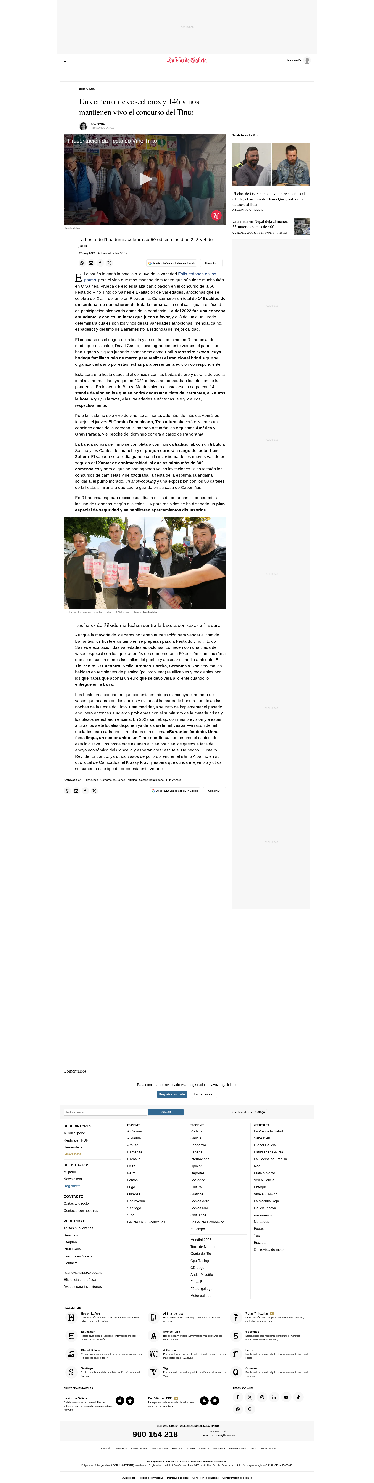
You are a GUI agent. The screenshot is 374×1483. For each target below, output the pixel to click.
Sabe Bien (262, 1138)
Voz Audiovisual (160, 1448)
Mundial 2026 (200, 1240)
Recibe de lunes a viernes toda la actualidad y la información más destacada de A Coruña (194, 1353)
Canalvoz (204, 1448)
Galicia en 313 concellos (146, 1222)
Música (132, 780)
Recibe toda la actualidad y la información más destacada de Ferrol (277, 1353)
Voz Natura (219, 1448)
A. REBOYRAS (240, 209)
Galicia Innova (265, 1208)
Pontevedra (136, 1201)
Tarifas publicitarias (78, 1228)
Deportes (197, 1173)
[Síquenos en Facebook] (238, 1397)
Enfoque (260, 1187)
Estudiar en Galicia (268, 1152)
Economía (198, 1145)
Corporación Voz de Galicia (112, 1448)
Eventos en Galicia (78, 1256)
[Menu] (66, 60)
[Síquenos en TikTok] (298, 1397)
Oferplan (70, 1242)
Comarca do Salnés (112, 780)
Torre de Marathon (204, 1247)
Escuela (260, 1242)
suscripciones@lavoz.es (218, 1435)
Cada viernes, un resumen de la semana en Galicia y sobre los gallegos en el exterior (112, 1353)
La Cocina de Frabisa (270, 1159)
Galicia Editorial (268, 1448)
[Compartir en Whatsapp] (82, 263)
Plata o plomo (264, 1173)
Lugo (131, 1187)
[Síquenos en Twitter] (250, 1397)
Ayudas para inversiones (83, 1286)
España (196, 1152)
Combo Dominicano (151, 780)
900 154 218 (155, 1434)
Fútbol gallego (201, 1289)
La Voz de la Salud (268, 1131)
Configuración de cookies (237, 1478)
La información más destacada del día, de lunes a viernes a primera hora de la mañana (112, 1317)
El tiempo (197, 1229)
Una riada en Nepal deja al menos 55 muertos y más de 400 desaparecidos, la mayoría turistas (260, 226)
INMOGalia (72, 1249)
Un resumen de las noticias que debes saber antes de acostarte (191, 1317)
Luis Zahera (173, 780)
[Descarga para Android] (130, 1400)
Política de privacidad (151, 1478)
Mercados (261, 1222)
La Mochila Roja (266, 1201)
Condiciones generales (205, 1478)
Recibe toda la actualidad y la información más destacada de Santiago (112, 1372)
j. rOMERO (257, 209)
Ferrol (131, 1173)
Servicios (71, 1235)
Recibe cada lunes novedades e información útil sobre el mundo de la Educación (110, 1335)
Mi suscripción (75, 1133)
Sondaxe (190, 1448)
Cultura (196, 1187)
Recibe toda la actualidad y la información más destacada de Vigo (195, 1372)
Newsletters (73, 1179)
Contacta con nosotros (81, 1210)
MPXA (253, 1448)
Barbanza (134, 1152)
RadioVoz (177, 1448)
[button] (144, 179)
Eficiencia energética (80, 1279)
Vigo (130, 1215)
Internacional (200, 1159)
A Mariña (134, 1138)
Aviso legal (128, 1478)
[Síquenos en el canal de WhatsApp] (238, 1409)
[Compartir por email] (91, 263)
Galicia (195, 1138)
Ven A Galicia (264, 1180)
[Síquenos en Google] (250, 1409)
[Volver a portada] (187, 60)
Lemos (132, 1180)
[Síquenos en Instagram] (262, 1397)
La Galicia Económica (207, 1222)
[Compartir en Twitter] (109, 263)
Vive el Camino (265, 1194)
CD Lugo (197, 1268)
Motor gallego (200, 1295)
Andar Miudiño (201, 1274)
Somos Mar (199, 1208)
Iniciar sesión (205, 1094)
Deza (131, 1166)
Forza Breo (199, 1282)
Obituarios (198, 1215)
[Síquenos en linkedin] (274, 1397)
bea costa (98, 124)
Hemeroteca (73, 1147)
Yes (257, 1236)
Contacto (70, 1263)
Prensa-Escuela (237, 1448)
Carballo (133, 1159)
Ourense (133, 1194)
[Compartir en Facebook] (100, 263)
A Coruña (134, 1131)
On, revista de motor (269, 1249)
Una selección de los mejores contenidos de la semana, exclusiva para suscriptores (274, 1317)
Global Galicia (265, 1145)
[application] (145, 179)
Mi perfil (70, 1172)
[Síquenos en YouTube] (286, 1397)
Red (257, 1166)
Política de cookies (178, 1478)
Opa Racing (199, 1261)
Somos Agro (199, 1201)
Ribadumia (91, 780)
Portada (196, 1131)
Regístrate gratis (172, 1094)
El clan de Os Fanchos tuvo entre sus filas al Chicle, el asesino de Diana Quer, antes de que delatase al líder (270, 199)
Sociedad (197, 1180)
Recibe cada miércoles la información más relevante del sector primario (192, 1335)
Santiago (134, 1208)
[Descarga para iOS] (120, 1400)
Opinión (196, 1166)
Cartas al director (77, 1204)
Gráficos (196, 1194)
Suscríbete (72, 1154)
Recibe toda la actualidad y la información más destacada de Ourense (277, 1372)
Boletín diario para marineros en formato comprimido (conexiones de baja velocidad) (272, 1335)
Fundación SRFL (139, 1448)
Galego (260, 1112)
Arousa (132, 1145)
